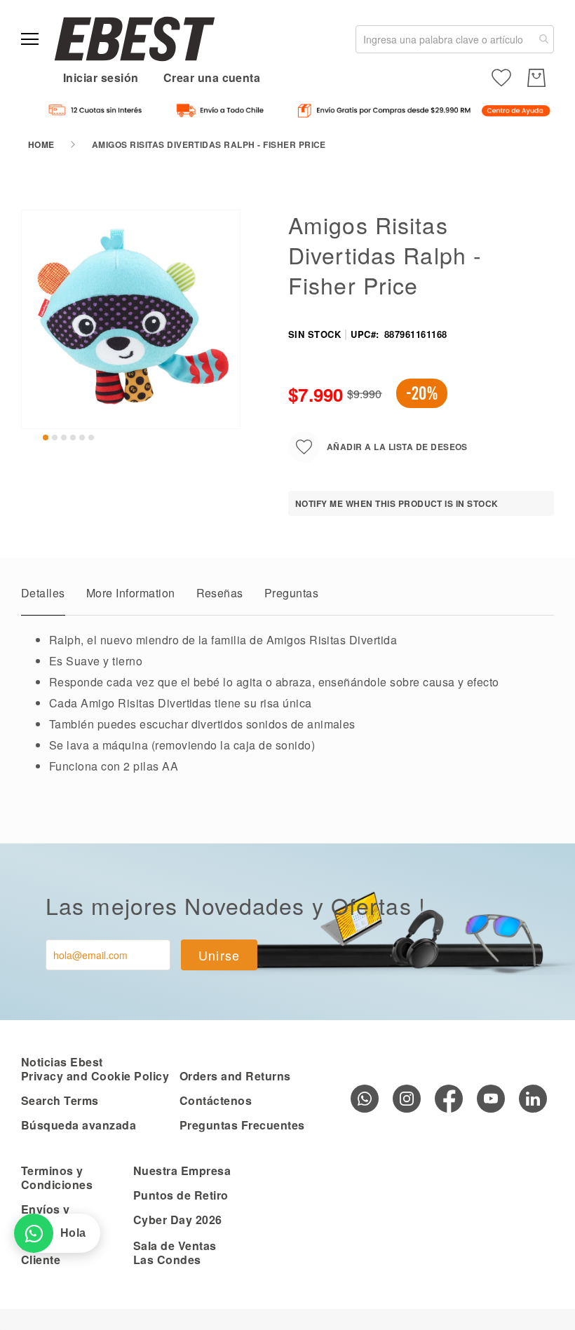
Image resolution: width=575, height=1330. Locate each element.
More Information (130, 593)
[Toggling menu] (30, 39)
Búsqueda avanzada (78, 1125)
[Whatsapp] (365, 1099)
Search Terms (60, 1100)
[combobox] (455, 39)
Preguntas (291, 593)
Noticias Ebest (62, 1062)
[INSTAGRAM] (407, 1099)
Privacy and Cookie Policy (95, 1076)
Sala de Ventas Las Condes (175, 1252)
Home (41, 144)
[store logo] (135, 39)
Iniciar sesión (101, 77)
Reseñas (219, 593)
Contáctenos (216, 1100)
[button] (45, 437)
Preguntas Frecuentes (242, 1125)
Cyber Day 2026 (177, 1220)
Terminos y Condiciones (57, 1177)
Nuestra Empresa (182, 1170)
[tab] (43, 596)
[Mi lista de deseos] (501, 78)
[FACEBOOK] (449, 1099)
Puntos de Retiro (181, 1195)
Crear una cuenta (212, 77)
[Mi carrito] (536, 78)
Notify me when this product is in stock (397, 503)
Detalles (43, 593)
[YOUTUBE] (491, 1099)
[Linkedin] (533, 1099)
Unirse (219, 955)
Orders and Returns (235, 1076)
